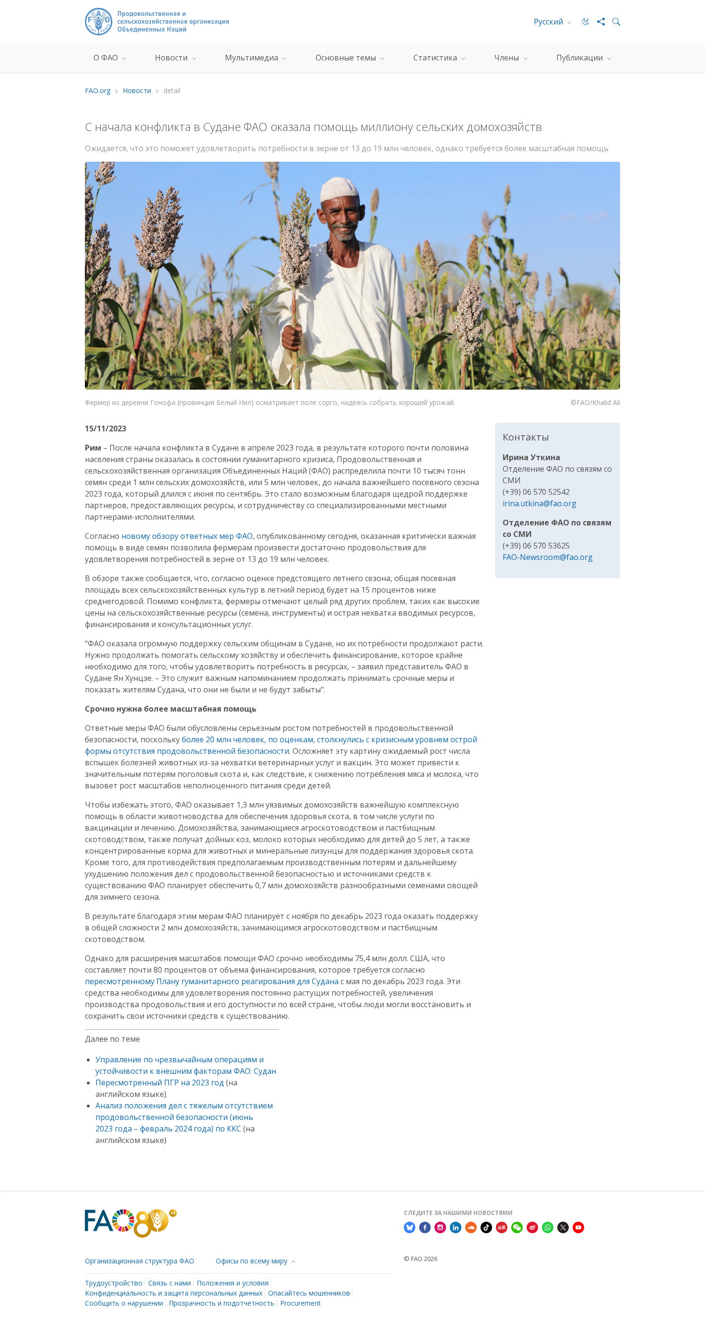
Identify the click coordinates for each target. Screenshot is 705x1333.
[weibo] (532, 1227)
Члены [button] (507, 57)
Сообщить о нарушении (124, 1303)
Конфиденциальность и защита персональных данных (173, 1292)
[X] (563, 1227)
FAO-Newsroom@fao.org (548, 557)
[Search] (612, 21)
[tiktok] (486, 1227)
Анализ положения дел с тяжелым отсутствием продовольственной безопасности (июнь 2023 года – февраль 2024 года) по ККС (184, 1117)
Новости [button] (172, 57)
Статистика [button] (436, 57)
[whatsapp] (547, 1227)
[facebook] (425, 1227)
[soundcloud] (471, 1227)
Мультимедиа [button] (252, 57)
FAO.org (97, 91)
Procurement (300, 1303)
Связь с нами (169, 1282)
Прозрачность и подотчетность (221, 1303)
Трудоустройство (113, 1282)
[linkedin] (455, 1227)
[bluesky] (409, 1227)
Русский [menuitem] (549, 21)
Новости (137, 91)
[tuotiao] (501, 1227)
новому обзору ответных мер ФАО (187, 536)
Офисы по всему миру (252, 1260)
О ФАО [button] (107, 57)
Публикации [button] (580, 57)
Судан (265, 1071)
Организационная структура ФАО (139, 1260)
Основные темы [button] (347, 57)
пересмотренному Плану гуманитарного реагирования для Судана (212, 981)
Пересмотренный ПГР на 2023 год (159, 1082)
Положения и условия (233, 1282)
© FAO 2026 (420, 1258)
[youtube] (578, 1227)
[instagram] (440, 1227)
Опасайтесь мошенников (309, 1292)
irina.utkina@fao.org (539, 503)
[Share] (597, 21)
